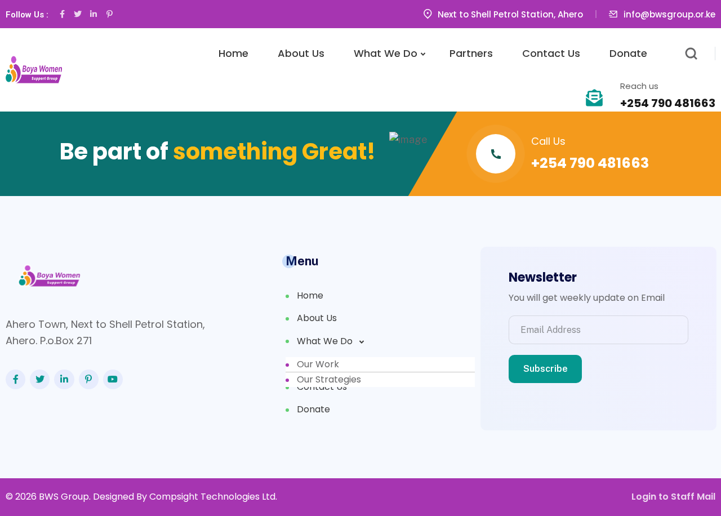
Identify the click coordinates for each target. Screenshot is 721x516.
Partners (471, 53)
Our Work (318, 364)
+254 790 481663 (667, 103)
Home (233, 53)
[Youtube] (113, 379)
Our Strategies (329, 379)
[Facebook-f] (62, 14)
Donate (628, 53)
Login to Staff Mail (673, 496)
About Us (301, 53)
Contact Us (551, 53)
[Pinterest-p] (109, 14)
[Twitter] (78, 14)
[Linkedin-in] (93, 14)
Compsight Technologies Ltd (212, 496)
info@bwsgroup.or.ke (669, 14)
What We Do (385, 53)
